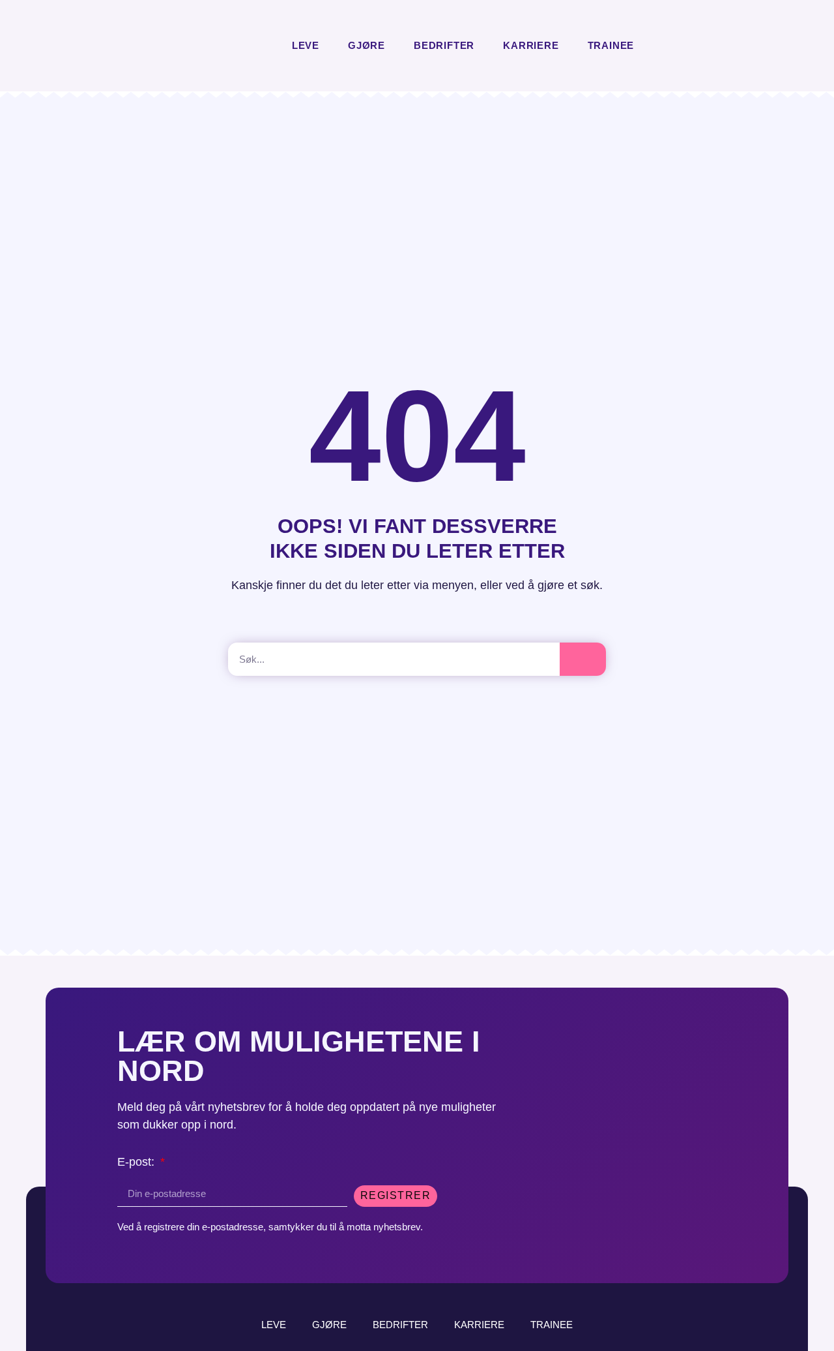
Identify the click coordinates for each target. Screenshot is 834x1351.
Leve (305, 45)
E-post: (137, 1162)
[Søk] (583, 659)
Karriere (530, 45)
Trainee (611, 45)
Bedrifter (444, 45)
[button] (659, 46)
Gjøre (366, 45)
